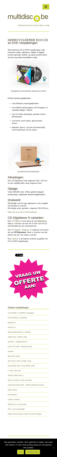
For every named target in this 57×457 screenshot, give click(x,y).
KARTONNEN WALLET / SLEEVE (19, 332)
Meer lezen (33, 452)
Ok (20, 452)
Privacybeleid (12, 394)
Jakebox (14, 239)
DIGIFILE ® (12, 327)
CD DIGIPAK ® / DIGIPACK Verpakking (21, 313)
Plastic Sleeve (12, 390)
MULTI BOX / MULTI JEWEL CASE (19, 361)
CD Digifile (15, 221)
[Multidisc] (28, 22)
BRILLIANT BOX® (14, 356)
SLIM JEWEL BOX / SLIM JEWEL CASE (21, 366)
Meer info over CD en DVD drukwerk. (22, 212)
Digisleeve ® (12, 322)
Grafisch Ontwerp (14, 399)
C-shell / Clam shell (14, 370)
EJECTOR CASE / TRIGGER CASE (20, 346)
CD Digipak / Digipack (20, 230)
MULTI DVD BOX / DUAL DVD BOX (20, 380)
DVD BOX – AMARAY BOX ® (17, 342)
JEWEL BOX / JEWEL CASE (17, 337)
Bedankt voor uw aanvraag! (17, 404)
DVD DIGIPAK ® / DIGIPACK (17, 318)
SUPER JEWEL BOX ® (15, 375)
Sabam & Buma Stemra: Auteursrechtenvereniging (24, 414)
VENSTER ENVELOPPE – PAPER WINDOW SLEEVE (26, 385)
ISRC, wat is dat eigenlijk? (16, 409)
